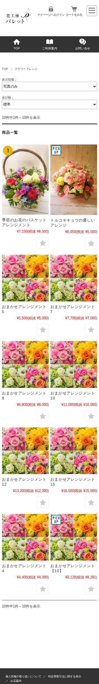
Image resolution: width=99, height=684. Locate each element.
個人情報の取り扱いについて (23, 676)
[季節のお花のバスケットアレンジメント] (25, 179)
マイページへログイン (51, 14)
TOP (16, 48)
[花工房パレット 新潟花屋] (17, 26)
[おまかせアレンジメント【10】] (73, 537)
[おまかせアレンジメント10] (73, 364)
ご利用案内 (49, 48)
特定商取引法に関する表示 (64, 676)
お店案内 (15, 680)
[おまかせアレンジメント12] (25, 450)
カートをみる (74, 14)
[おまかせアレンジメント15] (73, 450)
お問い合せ (82, 48)
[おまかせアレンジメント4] (25, 537)
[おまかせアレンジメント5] (25, 278)
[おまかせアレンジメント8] (25, 364)
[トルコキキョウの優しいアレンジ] (73, 179)
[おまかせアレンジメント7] (73, 278)
